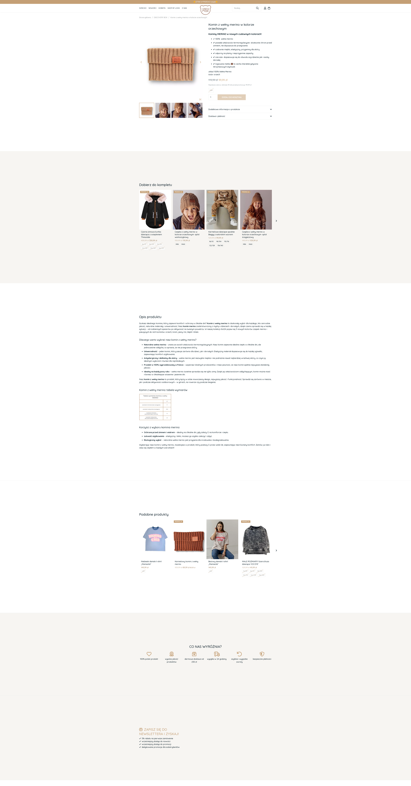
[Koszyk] (269, 8)
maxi (183, 244)
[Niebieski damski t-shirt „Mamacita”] (155, 521)
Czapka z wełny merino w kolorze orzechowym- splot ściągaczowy (254, 234)
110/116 (159, 244)
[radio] (211, 90)
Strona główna (145, 17)
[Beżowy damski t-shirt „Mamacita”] (222, 521)
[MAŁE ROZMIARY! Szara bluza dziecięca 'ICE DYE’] (256, 521)
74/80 (245, 571)
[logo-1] (205, 10)
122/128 (144, 248)
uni (143, 571)
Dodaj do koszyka (232, 97)
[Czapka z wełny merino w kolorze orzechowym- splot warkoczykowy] (189, 191)
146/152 (161, 248)
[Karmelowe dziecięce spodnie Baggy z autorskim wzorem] (222, 191)
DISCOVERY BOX (160, 17)
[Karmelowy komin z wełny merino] (189, 521)
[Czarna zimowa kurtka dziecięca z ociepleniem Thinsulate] (155, 191)
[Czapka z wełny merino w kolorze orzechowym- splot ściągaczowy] (256, 191)
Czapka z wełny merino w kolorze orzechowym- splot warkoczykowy (187, 234)
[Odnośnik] (265, 8)
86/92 (144, 244)
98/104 (151, 244)
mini (177, 244)
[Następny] (276, 220)
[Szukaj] (257, 8)
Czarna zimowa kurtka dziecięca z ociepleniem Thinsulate (151, 234)
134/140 (153, 248)
